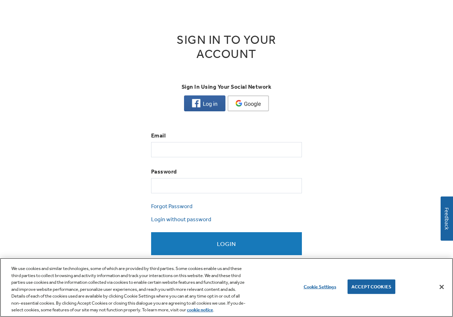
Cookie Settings (320, 286)
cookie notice (200, 309)
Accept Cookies (371, 286)
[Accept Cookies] (441, 287)
